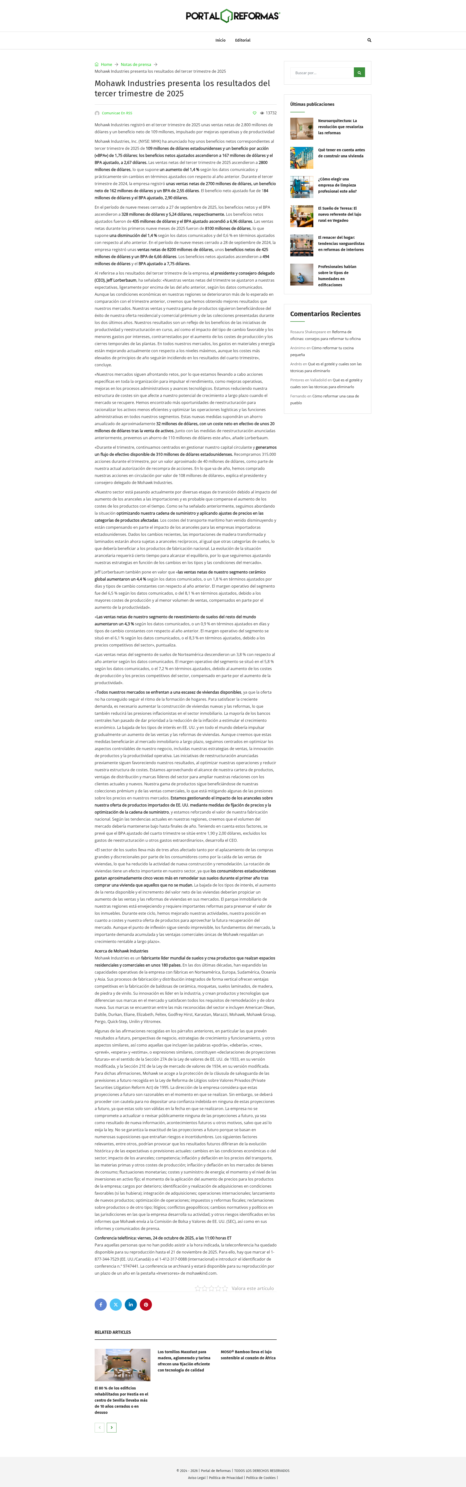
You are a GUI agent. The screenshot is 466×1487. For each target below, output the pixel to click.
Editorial (242, 40)
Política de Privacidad (226, 1478)
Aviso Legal (197, 1478)
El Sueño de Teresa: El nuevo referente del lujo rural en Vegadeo (339, 214)
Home (106, 64)
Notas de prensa (136, 64)
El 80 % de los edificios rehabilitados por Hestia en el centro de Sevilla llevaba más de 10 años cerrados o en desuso (121, 1400)
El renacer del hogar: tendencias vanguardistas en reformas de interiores (341, 243)
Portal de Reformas (216, 1471)
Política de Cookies (261, 1478)
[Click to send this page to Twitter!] (116, 1305)
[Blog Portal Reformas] (233, 15)
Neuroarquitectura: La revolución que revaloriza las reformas (340, 126)
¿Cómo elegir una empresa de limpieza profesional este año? (337, 185)
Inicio (220, 40)
